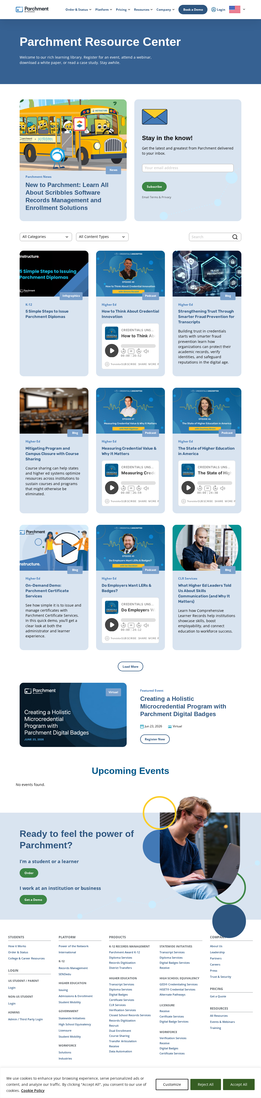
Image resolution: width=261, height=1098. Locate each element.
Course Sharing (119, 1036)
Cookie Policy (33, 1090)
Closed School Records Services (130, 1015)
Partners (215, 958)
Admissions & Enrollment (76, 996)
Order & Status (18, 952)
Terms (154, 197)
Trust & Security (220, 977)
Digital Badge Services (174, 1021)
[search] (215, 237)
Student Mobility (70, 1002)
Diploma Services (120, 957)
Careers (215, 964)
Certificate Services (121, 1000)
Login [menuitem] (220, 9)
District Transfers (120, 968)
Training (215, 1028)
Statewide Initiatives (72, 1018)
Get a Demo (33, 900)
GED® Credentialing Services (179, 984)
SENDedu (65, 974)
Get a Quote (218, 996)
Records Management (73, 968)
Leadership (217, 952)
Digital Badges (118, 994)
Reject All (206, 1084)
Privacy (166, 197)
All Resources (219, 1015)
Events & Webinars (222, 1022)
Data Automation (120, 1051)
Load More (130, 666)
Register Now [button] (155, 739)
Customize (172, 1084)
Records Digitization (122, 963)
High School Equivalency (75, 1024)
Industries (65, 1058)
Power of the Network (73, 946)
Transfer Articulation (123, 1041)
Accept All (238, 1084)
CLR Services (117, 1005)
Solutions (65, 1052)
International (67, 952)
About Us (216, 946)
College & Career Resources (26, 958)
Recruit (114, 1025)
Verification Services (122, 1010)
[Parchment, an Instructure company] (32, 10)
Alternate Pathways (172, 994)
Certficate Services (172, 1016)
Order (28, 873)
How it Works (17, 946)
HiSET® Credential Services (177, 989)
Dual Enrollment (120, 1031)
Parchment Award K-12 (124, 952)
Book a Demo (193, 9)
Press (213, 970)
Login (12, 987)
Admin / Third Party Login (25, 1019)
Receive (114, 1046)
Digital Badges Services (175, 963)
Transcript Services (121, 984)
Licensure (65, 1030)
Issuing (63, 990)
